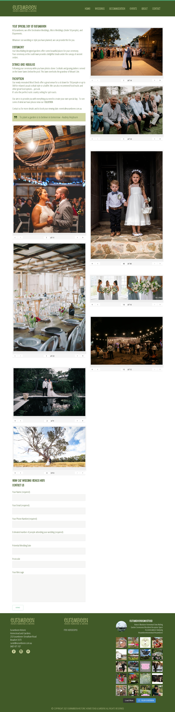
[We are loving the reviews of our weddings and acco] (145, 678)
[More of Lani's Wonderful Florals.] (121, 678)
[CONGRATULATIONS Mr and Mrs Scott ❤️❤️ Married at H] (157, 678)
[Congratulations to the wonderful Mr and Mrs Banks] (157, 666)
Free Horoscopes (70, 629)
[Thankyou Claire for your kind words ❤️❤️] (145, 666)
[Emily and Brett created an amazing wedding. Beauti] (145, 690)
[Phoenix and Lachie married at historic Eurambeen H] (121, 666)
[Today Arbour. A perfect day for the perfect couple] (133, 678)
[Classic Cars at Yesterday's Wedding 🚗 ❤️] (133, 666)
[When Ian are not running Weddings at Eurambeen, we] (121, 690)
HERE (42, 480)
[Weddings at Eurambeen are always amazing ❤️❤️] (133, 690)
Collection (48, 101)
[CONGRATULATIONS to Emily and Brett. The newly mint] (157, 690)
